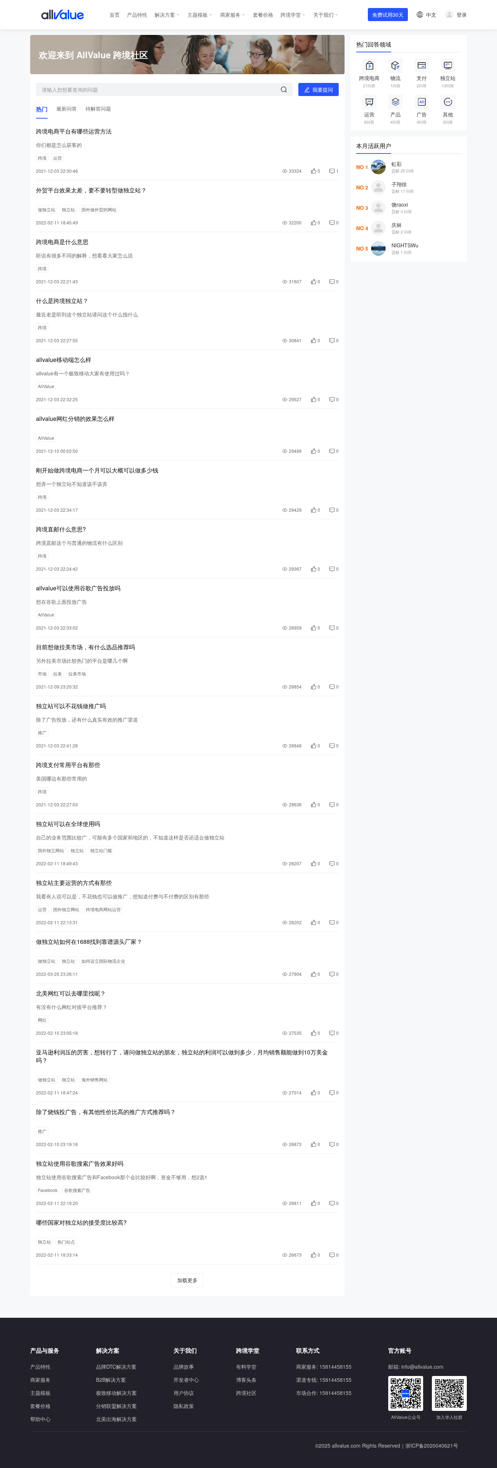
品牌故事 (184, 1366)
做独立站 (46, 209)
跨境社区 (246, 1392)
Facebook (47, 1190)
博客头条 (246, 1379)
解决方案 (165, 14)
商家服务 (230, 14)
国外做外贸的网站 (98, 209)
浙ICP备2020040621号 (431, 1445)
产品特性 (137, 14)
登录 (462, 14)
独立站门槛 (101, 850)
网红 (42, 1020)
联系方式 (307, 1350)
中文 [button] (431, 14)
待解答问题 (98, 108)
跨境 (42, 158)
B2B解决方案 (111, 1379)
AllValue (46, 386)
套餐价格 (263, 14)
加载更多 (187, 1280)
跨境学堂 (291, 14)
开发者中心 (186, 1379)
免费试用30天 (387, 14)
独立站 (68, 209)
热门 (42, 109)
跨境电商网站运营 (103, 909)
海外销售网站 (94, 1079)
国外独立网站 (51, 850)
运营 (57, 158)
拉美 (57, 673)
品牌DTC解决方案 (116, 1366)
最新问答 (66, 108)
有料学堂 (246, 1366)
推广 (42, 732)
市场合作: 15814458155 (323, 1392)
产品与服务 (44, 1350)
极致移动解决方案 (116, 1392)
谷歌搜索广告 (77, 1190)
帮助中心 (40, 1419)
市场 (42, 673)
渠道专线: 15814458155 (323, 1379)
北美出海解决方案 (116, 1419)
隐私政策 (184, 1405)
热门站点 (66, 1241)
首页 (115, 14)
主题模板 (197, 14)
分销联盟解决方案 (116, 1405)
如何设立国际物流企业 (103, 961)
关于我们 (323, 14)
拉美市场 (77, 673)
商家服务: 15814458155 (323, 1366)
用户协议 (184, 1392)
